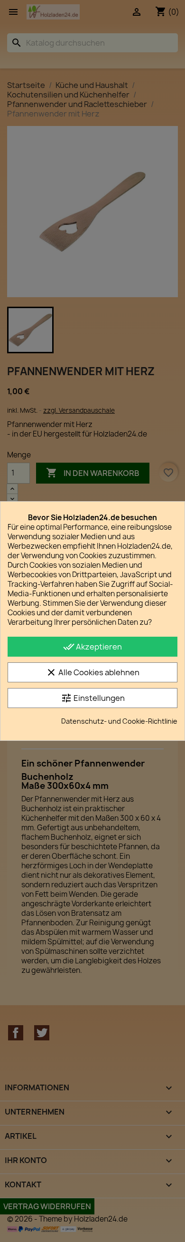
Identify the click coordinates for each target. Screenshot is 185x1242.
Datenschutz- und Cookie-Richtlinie (119, 721)
